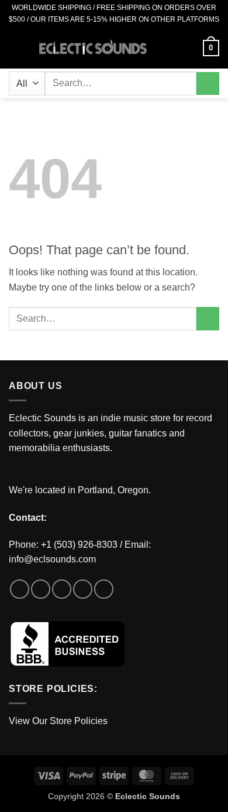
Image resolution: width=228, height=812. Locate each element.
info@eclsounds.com (52, 559)
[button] (16, 47)
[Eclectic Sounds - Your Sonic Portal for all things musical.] (93, 48)
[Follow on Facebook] (19, 589)
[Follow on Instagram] (40, 589)
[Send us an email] (82, 589)
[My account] (189, 48)
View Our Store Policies (58, 721)
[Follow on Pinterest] (103, 589)
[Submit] (207, 83)
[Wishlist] (169, 48)
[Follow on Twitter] (61, 589)
